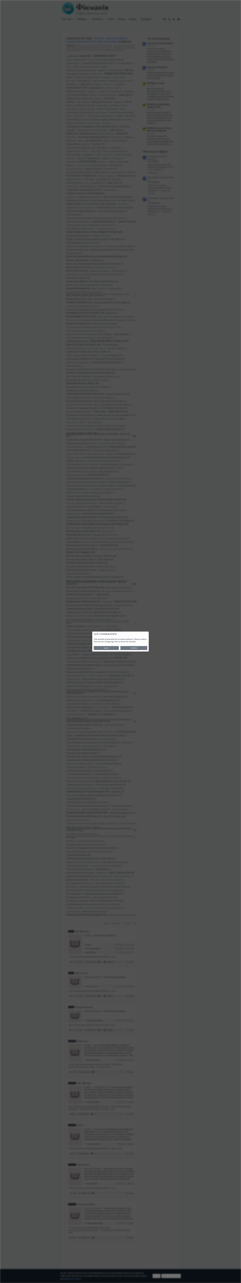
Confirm (134, 648)
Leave (106, 648)
